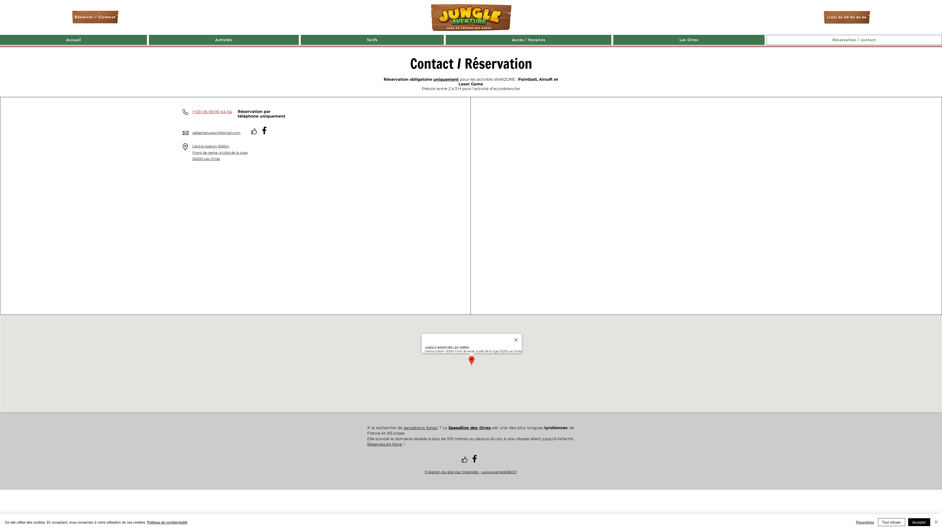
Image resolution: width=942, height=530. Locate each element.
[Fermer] (936, 522)
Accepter (919, 522)
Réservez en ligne (384, 444)
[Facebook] (264, 130)
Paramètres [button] (865, 522)
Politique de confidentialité (167, 522)
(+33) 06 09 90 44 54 (212, 111)
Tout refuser (891, 522)
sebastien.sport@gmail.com (216, 133)
